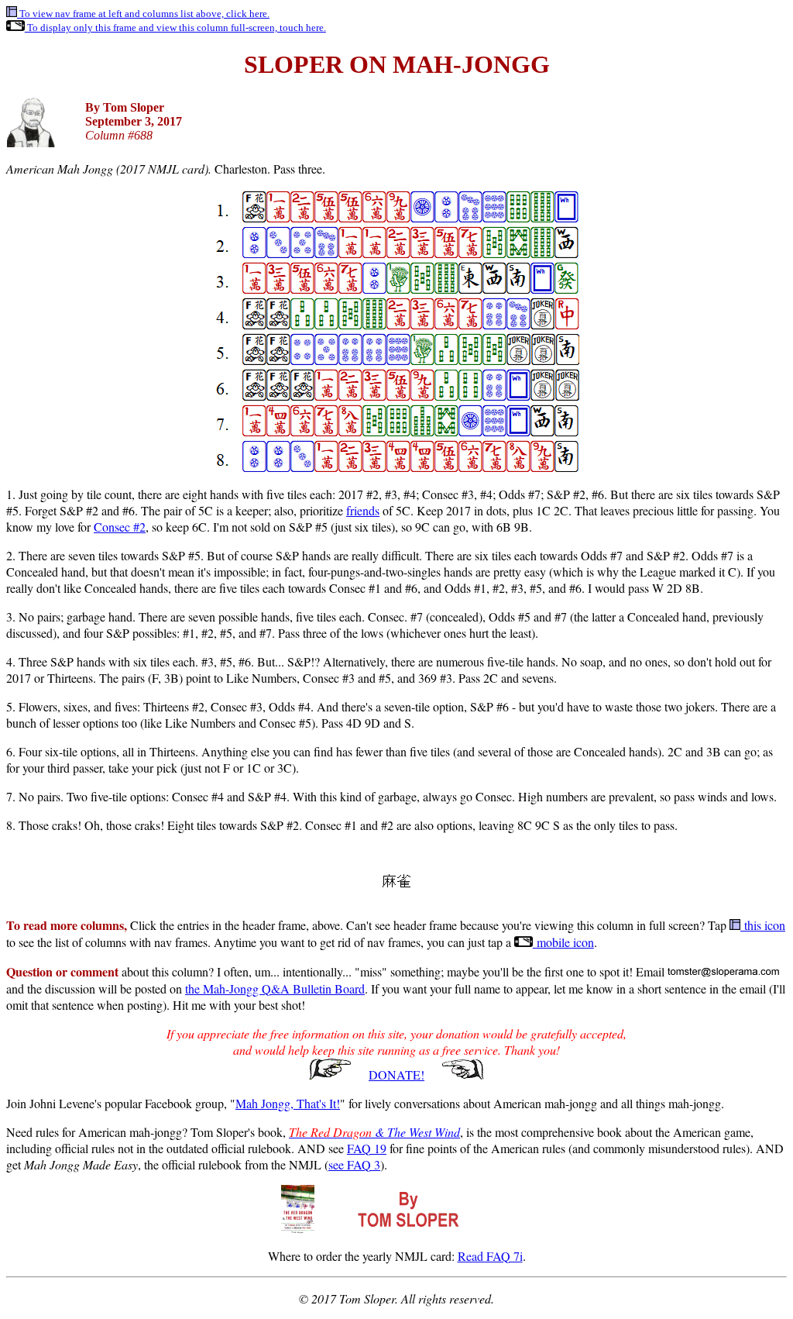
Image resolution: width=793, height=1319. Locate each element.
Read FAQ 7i (490, 1256)
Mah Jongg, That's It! (287, 1103)
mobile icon (563, 942)
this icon (762, 925)
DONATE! (396, 1074)
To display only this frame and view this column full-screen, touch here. (175, 27)
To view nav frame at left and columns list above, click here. (143, 13)
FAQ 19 (366, 1148)
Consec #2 (120, 526)
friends (362, 510)
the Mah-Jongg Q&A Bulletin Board (275, 988)
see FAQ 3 (354, 1164)
